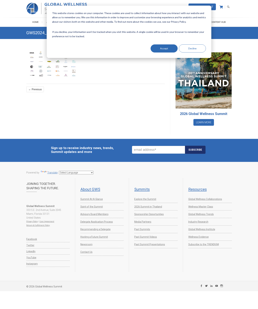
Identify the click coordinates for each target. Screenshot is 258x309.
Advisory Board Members (94, 214)
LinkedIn (30, 251)
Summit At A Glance (91, 199)
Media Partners (142, 221)
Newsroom (86, 244)
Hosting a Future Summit (94, 236)
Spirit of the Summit (91, 206)
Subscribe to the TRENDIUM (203, 244)
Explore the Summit (145, 199)
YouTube (31, 257)
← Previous (35, 89)
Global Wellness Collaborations (205, 199)
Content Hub (218, 22)
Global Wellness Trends (201, 214)
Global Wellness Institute (201, 229)
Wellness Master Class (200, 206)
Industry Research (198, 221)
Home (35, 22)
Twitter (30, 245)
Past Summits (142, 229)
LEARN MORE (203, 122)
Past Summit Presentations (149, 244)
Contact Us (86, 252)
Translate (52, 172)
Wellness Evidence (198, 236)
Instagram (32, 263)
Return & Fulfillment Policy (38, 225)
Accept (164, 48)
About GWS (90, 189)
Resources (197, 189)
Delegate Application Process (96, 221)
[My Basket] (221, 7)
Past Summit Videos (145, 236)
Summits (142, 189)
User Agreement (46, 221)
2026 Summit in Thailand (148, 206)
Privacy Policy (32, 221)
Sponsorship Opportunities (149, 214)
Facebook (31, 239)
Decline (192, 48)
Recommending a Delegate (95, 229)
